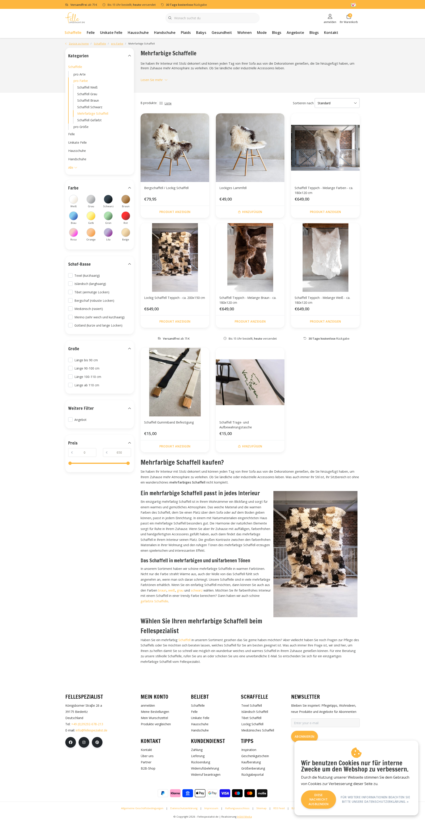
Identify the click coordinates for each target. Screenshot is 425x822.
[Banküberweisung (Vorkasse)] (187, 793)
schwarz (197, 590)
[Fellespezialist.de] (75, 17)
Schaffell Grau (87, 94)
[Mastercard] (249, 793)
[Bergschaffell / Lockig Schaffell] (175, 147)
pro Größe (81, 127)
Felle (91, 32)
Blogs (276, 32)
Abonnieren (304, 736)
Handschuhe (165, 32)
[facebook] (70, 742)
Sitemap (261, 808)
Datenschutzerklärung (183, 808)
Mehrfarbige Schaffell (92, 113)
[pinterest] (97, 742)
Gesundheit (222, 32)
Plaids (186, 32)
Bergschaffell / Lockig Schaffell (166, 188)
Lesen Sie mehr (152, 80)
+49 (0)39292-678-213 (87, 724)
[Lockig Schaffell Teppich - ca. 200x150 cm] (175, 257)
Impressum (211, 808)
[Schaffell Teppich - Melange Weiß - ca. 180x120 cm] (325, 257)
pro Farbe (80, 81)
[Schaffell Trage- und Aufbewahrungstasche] (250, 382)
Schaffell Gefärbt (89, 120)
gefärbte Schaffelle (154, 601)
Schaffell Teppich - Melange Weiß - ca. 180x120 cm (322, 300)
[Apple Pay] (200, 793)
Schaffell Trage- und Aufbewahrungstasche (235, 424)
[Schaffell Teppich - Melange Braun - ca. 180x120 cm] (250, 257)
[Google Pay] (212, 793)
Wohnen (244, 32)
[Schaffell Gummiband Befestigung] (175, 382)
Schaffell (184, 640)
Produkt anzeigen (174, 212)
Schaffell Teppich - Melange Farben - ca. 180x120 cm (324, 190)
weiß (171, 590)
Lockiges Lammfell (233, 188)
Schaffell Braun (88, 100)
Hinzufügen (252, 212)
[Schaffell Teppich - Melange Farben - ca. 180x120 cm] (325, 147)
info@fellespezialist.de (91, 730)
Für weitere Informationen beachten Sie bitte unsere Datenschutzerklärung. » (375, 799)
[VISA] (225, 793)
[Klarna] (175, 793)
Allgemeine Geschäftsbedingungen (142, 808)
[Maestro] (237, 793)
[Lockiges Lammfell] (250, 147)
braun (162, 590)
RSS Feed (279, 808)
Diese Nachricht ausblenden (318, 799)
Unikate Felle (111, 32)
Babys (201, 32)
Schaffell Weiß (87, 87)
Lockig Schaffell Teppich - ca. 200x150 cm (174, 298)
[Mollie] (262, 793)
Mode (262, 32)
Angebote (295, 32)
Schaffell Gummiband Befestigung (169, 422)
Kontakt (331, 32)
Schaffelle (73, 32)
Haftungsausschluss (237, 808)
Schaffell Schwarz (89, 107)
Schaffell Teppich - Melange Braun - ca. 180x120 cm (247, 300)
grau (180, 590)
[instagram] (84, 742)
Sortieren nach (303, 103)
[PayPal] (163, 793)
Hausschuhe (138, 32)
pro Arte (79, 74)
